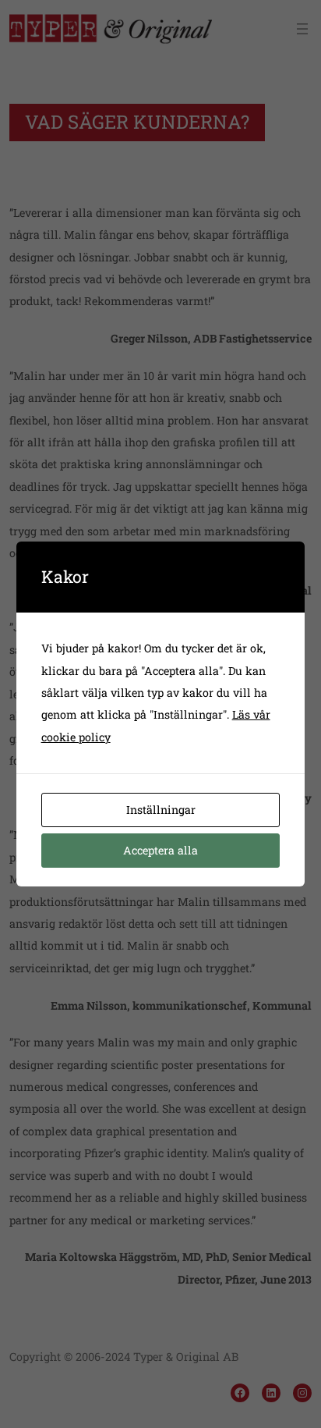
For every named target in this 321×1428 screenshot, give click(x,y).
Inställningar (161, 809)
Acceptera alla (160, 850)
